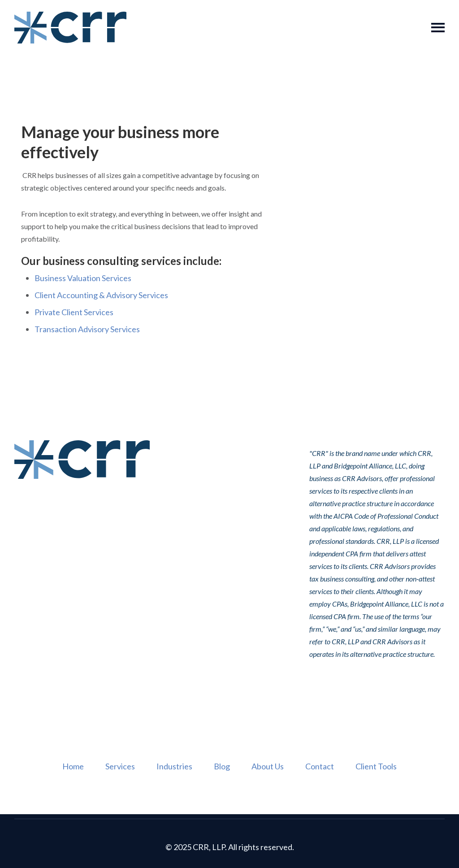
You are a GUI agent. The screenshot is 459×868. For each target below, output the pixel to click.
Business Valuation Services (83, 278)
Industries (174, 766)
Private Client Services (74, 312)
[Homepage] (70, 27)
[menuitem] (73, 767)
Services (120, 766)
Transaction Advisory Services (87, 329)
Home (73, 766)
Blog (222, 766)
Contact (319, 766)
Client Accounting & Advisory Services (101, 295)
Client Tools (376, 766)
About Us (267, 766)
